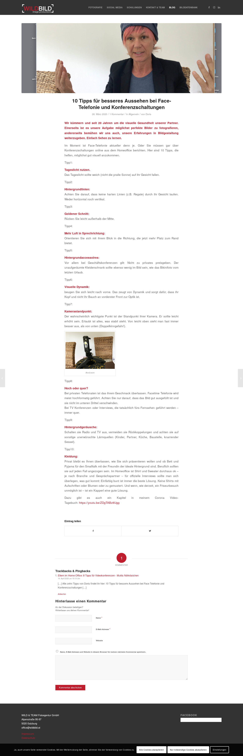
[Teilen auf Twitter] (150, 531)
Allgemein (134, 114)
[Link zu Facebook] (209, 7)
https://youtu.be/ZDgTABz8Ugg (99, 502)
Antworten (62, 594)
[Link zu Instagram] (214, 7)
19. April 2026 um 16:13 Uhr (69, 578)
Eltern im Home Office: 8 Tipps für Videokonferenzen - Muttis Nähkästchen (98, 575)
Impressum (27, 733)
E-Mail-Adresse (103, 629)
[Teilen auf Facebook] (93, 531)
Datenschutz (28, 737)
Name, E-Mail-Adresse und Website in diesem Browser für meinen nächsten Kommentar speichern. (103, 652)
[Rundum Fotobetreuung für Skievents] (2, 378)
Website (99, 640)
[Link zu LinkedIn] (219, 7)
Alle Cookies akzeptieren (151, 749)
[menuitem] (95, 7)
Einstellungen (219, 749)
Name (99, 617)
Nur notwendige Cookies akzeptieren (188, 749)
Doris (148, 114)
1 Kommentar (117, 114)
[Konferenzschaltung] (121, 58)
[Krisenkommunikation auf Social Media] (240, 378)
